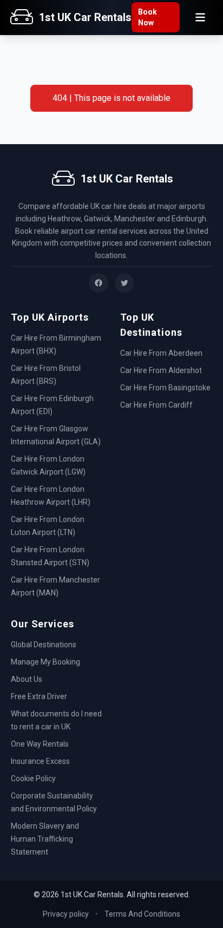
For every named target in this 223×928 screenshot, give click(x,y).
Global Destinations (43, 644)
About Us (26, 679)
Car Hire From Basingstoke (165, 387)
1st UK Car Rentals (85, 17)
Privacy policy (66, 914)
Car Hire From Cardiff (156, 405)
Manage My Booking (45, 662)
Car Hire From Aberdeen (161, 353)
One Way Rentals (40, 744)
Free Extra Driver (39, 696)
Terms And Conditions (142, 914)
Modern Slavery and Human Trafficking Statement (45, 839)
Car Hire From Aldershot (161, 370)
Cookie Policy (33, 778)
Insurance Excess (40, 761)
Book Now (147, 17)
